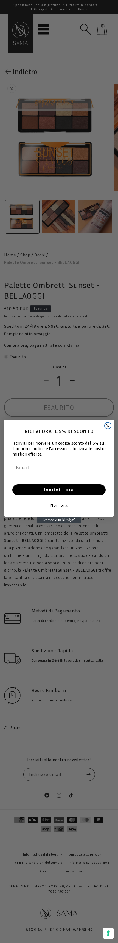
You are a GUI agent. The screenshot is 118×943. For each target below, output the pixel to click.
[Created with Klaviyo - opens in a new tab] (59, 520)
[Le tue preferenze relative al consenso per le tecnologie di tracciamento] (108, 933)
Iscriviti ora (59, 489)
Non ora (59, 505)
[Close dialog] (108, 425)
